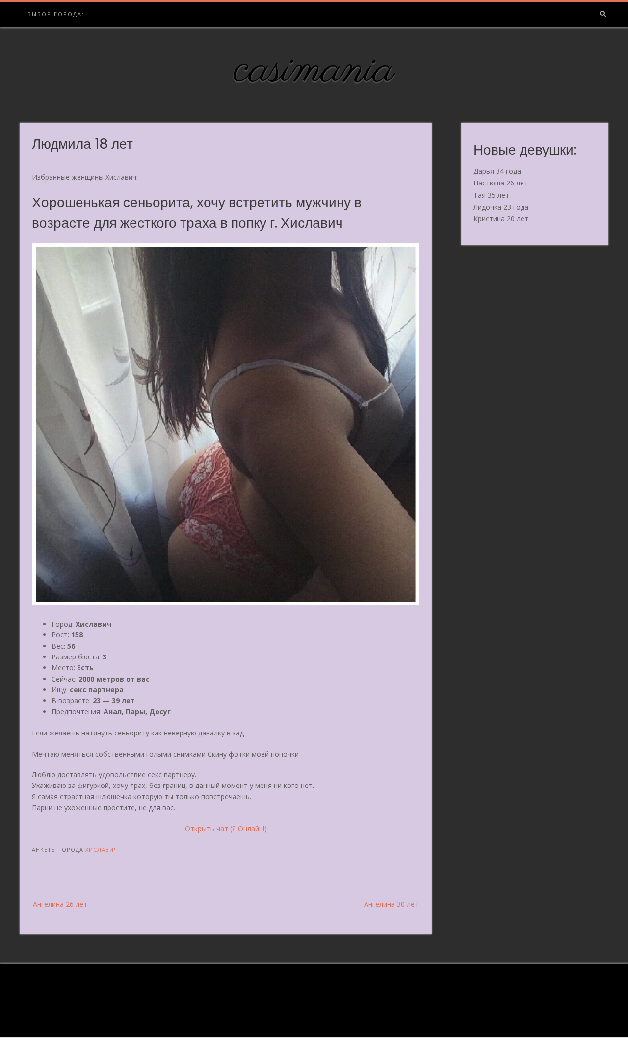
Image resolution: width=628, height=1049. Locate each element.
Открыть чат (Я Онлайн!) (226, 828)
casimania (314, 70)
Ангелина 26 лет (60, 904)
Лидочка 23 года (500, 206)
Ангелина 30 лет (391, 904)
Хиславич (101, 849)
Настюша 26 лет (500, 182)
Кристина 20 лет (500, 218)
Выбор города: (55, 14)
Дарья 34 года (497, 171)
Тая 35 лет (491, 195)
